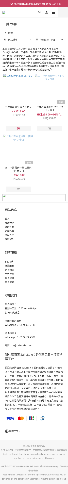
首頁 (7, 218)
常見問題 (9, 282)
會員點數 (9, 278)
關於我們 (9, 222)
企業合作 (9, 231)
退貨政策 (9, 269)
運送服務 (9, 265)
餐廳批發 (9, 227)
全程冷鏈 (9, 273)
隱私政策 (9, 235)
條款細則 (9, 239)
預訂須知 (9, 261)
